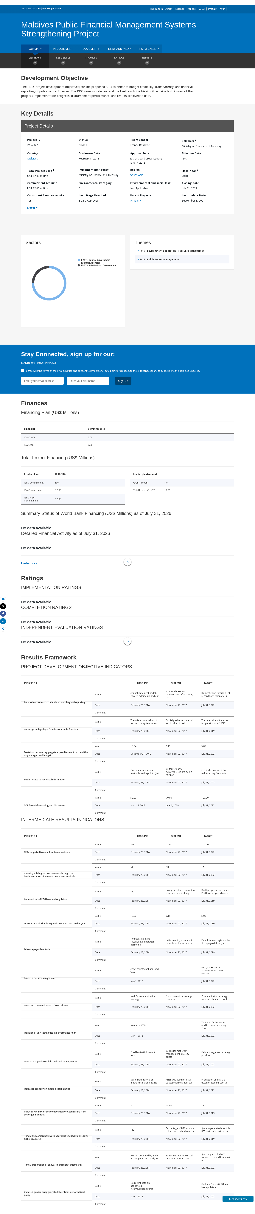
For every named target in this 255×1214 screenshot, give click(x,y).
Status (83, 140)
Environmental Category (95, 183)
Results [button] (147, 57)
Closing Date (190, 183)
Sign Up (123, 381)
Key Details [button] (63, 57)
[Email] (3, 598)
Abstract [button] (35, 57)
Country (32, 153)
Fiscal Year (190, 170)
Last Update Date (194, 195)
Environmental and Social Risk (150, 183)
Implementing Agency (94, 169)
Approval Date (140, 153)
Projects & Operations (49, 8)
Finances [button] (91, 57)
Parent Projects (140, 195)
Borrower (189, 140)
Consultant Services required (46, 195)
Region (135, 169)
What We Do (28, 8)
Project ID (33, 140)
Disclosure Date (89, 153)
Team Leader (139, 140)
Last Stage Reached (92, 195)
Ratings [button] (119, 57)
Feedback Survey (238, 1199)
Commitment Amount (42, 183)
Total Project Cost (40, 170)
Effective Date (191, 153)
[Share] (3, 613)
